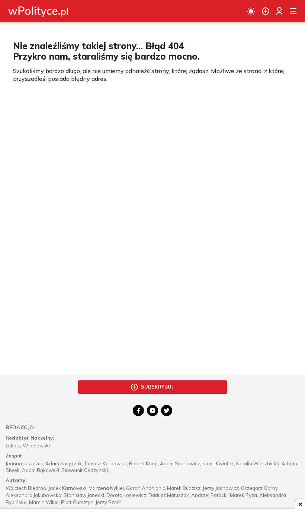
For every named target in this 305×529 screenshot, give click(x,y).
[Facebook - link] (138, 410)
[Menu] (293, 11)
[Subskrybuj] (265, 11)
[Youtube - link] (152, 410)
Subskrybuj (157, 387)
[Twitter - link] (166, 410)
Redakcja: (20, 427)
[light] (251, 11)
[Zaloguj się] (279, 11)
